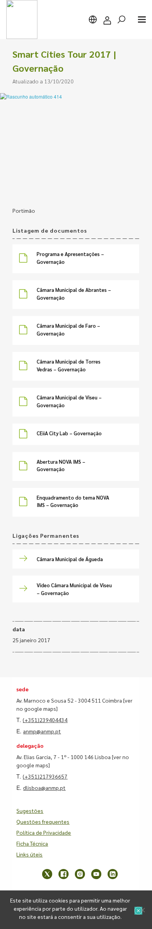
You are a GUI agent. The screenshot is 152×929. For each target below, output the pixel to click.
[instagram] (80, 874)
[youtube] (96, 874)
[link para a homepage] (21, 19)
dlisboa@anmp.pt (44, 787)
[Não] (142, 910)
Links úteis (29, 854)
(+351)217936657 (45, 776)
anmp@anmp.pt (42, 731)
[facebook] (63, 874)
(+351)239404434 (45, 719)
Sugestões (29, 810)
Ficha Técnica (32, 843)
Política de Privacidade (43, 832)
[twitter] (47, 874)
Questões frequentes (42, 821)
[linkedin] (113, 874)
